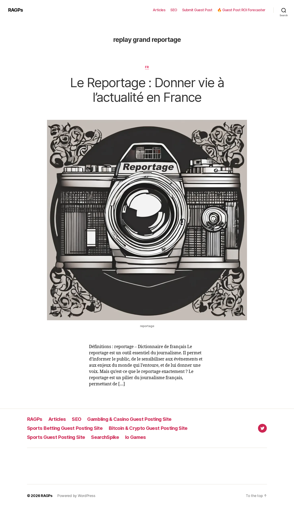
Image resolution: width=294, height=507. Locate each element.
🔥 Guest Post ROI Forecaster (241, 10)
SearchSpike (105, 437)
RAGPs (15, 10)
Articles (159, 10)
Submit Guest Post (197, 10)
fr (147, 67)
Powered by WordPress (76, 496)
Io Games (135, 437)
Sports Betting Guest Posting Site (65, 428)
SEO (173, 10)
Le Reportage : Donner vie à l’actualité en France (147, 90)
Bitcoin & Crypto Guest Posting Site (148, 428)
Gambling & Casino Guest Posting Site (129, 419)
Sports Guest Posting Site (56, 437)
